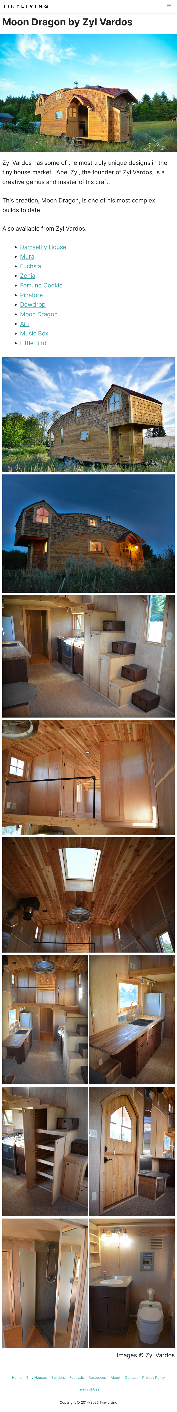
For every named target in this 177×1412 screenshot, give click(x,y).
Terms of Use (89, 1389)
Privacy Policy (153, 1377)
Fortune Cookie (41, 285)
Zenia (27, 275)
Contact (131, 1377)
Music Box (34, 333)
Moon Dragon (39, 314)
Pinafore (31, 295)
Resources (97, 1377)
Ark (25, 323)
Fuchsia (30, 266)
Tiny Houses (36, 1377)
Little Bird (33, 343)
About (115, 1377)
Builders (58, 1377)
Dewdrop (33, 304)
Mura (27, 256)
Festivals (77, 1377)
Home (17, 1377)
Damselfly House (43, 246)
